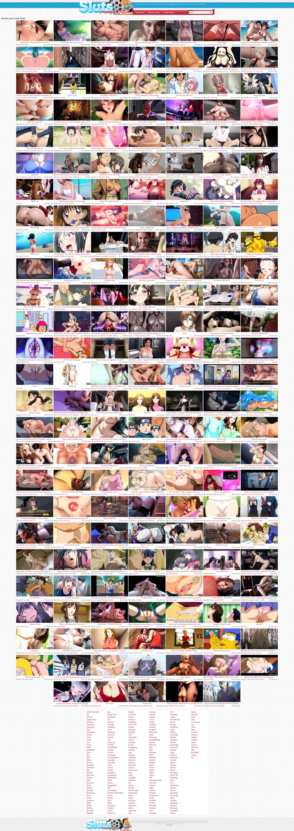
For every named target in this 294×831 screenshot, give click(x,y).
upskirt (103, 177)
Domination (112, 790)
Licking (152, 727)
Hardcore (132, 780)
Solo (172, 780)
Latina (151, 722)
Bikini (89, 780)
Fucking (131, 742)
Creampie (111, 755)
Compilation (112, 747)
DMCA (170, 825)
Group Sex (132, 770)
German (131, 755)
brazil (254, 335)
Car (108, 720)
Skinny (173, 768)
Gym (130, 773)
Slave (172, 770)
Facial (110, 811)
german (173, 44)
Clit (108, 740)
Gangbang (132, 747)
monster (251, 415)
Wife (193, 750)
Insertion (131, 803)
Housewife (132, 793)
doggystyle (214, 71)
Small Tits (174, 775)
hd (98, 71)
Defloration (111, 778)
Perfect (152, 803)
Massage (153, 737)
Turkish (194, 732)
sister (24, 124)
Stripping (174, 803)
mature (224, 124)
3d (19, 44)
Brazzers (90, 800)
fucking (115, 335)
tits (221, 44)
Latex (151, 720)
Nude (151, 765)
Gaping (131, 750)
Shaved (173, 755)
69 (136, 71)
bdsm (174, 494)
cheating (245, 256)
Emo (109, 800)
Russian (173, 740)
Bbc (88, 755)
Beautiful (90, 765)
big (100, 71)
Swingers (174, 811)
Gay (130, 752)
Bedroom (90, 768)
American (90, 727)
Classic (110, 737)
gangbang (259, 467)
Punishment (175, 720)
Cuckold (110, 760)
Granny (131, 768)
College (110, 745)
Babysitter (91, 750)
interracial (35, 573)
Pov (171, 712)
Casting (110, 725)
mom (102, 44)
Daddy (110, 770)
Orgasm (152, 785)
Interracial (132, 806)
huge (136, 44)
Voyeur (194, 745)
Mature (152, 742)
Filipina (131, 720)
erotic (225, 150)
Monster (152, 758)
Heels (130, 785)
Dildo (109, 780)
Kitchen (152, 715)
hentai (26, 44)
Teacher (194, 715)
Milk (151, 750)
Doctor (110, 783)
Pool (151, 811)
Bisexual (90, 783)
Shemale (174, 758)
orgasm (220, 71)
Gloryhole (132, 765)
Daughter (111, 773)
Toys (193, 730)
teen (248, 44)
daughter (174, 520)
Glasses (131, 763)
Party (151, 798)
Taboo (172, 813)
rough (220, 229)
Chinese (110, 735)
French (131, 740)
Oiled (151, 775)
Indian (130, 798)
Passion (152, 800)
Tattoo (193, 712)
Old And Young (155, 780)
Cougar (110, 750)
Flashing (132, 730)
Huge (130, 795)
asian (98, 44)
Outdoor (152, 790)
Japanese (132, 811)
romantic (245, 124)
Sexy (172, 752)
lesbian (35, 71)
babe (256, 124)
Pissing (152, 808)
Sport (172, 790)
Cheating (111, 732)
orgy (105, 441)
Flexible (131, 732)
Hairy (130, 775)
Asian (89, 740)
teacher (95, 494)
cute (255, 44)
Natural (152, 760)
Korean (152, 717)
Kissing (152, 712)
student (34, 467)
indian (95, 44)
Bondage (90, 793)
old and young (141, 124)
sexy (36, 124)
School (173, 742)
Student (173, 806)
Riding (173, 732)
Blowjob (90, 790)
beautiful (142, 150)
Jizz (130, 813)
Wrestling (195, 752)
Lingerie (152, 730)
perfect (181, 705)
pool (169, 229)
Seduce (173, 750)
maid (220, 520)
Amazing (90, 725)
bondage (188, 494)
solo (207, 494)
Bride (89, 803)
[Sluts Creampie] (106, 7)
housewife (184, 177)
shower (115, 388)
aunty (108, 44)
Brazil (89, 798)
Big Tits (90, 778)
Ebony (110, 798)
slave (255, 573)
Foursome (132, 737)
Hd (129, 783)
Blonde (89, 788)
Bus (109, 712)
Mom (151, 755)
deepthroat (76, 177)
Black (89, 785)
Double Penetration (115, 793)
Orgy (151, 788)
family (207, 652)
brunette (221, 415)
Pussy (172, 722)
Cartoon (110, 722)
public (253, 652)
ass (257, 71)
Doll (109, 788)
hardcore (150, 124)
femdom (249, 573)
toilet (212, 97)
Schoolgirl (174, 745)
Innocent (131, 800)
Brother (90, 808)
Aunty (89, 745)
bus (169, 44)
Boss (89, 795)
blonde (175, 282)
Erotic (109, 803)
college (58, 362)
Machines (153, 732)
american (135, 388)
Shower (173, 760)
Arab (88, 737)
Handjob (131, 778)
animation (66, 44)
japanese (58, 97)
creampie (212, 44)
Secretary (174, 747)
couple (183, 494)
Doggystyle (112, 785)
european (182, 44)
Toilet (193, 727)
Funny (131, 745)
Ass (88, 742)
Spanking (174, 785)
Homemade (133, 790)
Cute (109, 765)
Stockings (174, 795)
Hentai (131, 788)
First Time (132, 725)
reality (249, 362)
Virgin (193, 742)
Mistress (152, 752)
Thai (193, 720)
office (94, 177)
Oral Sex (152, 783)
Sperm (173, 788)
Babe (89, 747)
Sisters (173, 765)
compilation (24, 97)
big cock (100, 97)
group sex (108, 150)
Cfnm (109, 730)
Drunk (109, 795)
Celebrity (111, 727)
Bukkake (90, 813)
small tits (257, 150)
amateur (208, 71)
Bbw (88, 758)
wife (147, 150)
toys (106, 124)
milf (105, 44)
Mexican (152, 745)
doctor (62, 177)
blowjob (70, 177)
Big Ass (90, 773)
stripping (144, 309)
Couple (110, 752)
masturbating (26, 150)
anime (22, 44)
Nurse (151, 768)
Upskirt (194, 737)
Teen (193, 717)
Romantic (174, 735)
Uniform (194, 735)
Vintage (194, 740)
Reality (173, 725)
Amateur (90, 722)
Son (172, 783)
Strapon (173, 800)
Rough (173, 737)
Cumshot (111, 763)
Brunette (90, 811)
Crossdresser (112, 758)
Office (151, 773)
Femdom (132, 715)
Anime (89, 735)
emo (66, 494)
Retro (172, 730)
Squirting (174, 793)
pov (30, 309)
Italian (130, 808)
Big (88, 770)
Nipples (152, 763)
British (89, 806)
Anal (88, 730)
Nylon (151, 770)
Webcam (194, 747)
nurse (70, 573)
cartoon (133, 71)
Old (150, 778)
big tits (207, 44)
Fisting (131, 727)
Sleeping (174, 773)
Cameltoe (111, 717)
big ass (31, 71)
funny (254, 256)
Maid (151, 735)
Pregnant (174, 715)
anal (99, 124)
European (111, 806)
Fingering (132, 722)
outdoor (208, 97)
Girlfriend (132, 758)
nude (262, 229)
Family (131, 712)
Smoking (173, 778)
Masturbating (154, 740)
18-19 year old (176, 150)
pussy (259, 44)
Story (172, 798)
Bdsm (89, 760)
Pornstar (152, 813)
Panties (152, 793)
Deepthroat (112, 775)
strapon (63, 229)
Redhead (174, 727)
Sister (172, 763)
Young (193, 755)
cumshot (138, 547)
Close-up (111, 742)
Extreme (110, 808)
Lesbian (152, 725)
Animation (91, 732)
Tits (192, 725)
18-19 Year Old (93, 712)
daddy (95, 467)
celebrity (133, 309)
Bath (88, 752)
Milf (150, 747)
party (70, 335)
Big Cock (90, 775)
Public (172, 717)
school (207, 256)
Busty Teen (112, 715)
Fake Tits (111, 813)
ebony (250, 335)
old (148, 177)
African (89, 717)
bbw (216, 124)
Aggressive (91, 720)
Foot (130, 735)
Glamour (131, 760)
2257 (167, 825)
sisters (252, 97)
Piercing (152, 806)
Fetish (130, 717)
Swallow (173, 808)
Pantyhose (153, 795)
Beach (89, 763)
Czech (110, 768)
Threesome (195, 722)
